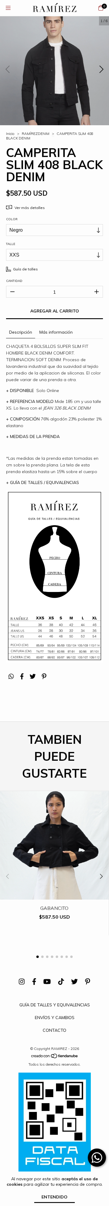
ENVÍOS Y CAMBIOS (54, 1017)
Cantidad (14, 281)
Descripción (20, 332)
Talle (10, 244)
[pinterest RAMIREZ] (87, 981)
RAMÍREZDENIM (35, 133)
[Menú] (8, 8)
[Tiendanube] (55, 1057)
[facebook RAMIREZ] (34, 981)
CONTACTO (54, 1030)
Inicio (10, 133)
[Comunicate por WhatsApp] (97, 1158)
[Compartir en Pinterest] (44, 676)
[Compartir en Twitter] (32, 676)
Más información (56, 332)
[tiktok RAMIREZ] (61, 981)
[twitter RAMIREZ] (74, 981)
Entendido (54, 1197)
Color (12, 219)
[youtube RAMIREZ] (47, 981)
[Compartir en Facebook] (22, 676)
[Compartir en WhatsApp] (11, 676)
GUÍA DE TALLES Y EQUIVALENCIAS (54, 1005)
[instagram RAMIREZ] (22, 981)
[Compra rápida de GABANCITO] (54, 895)
